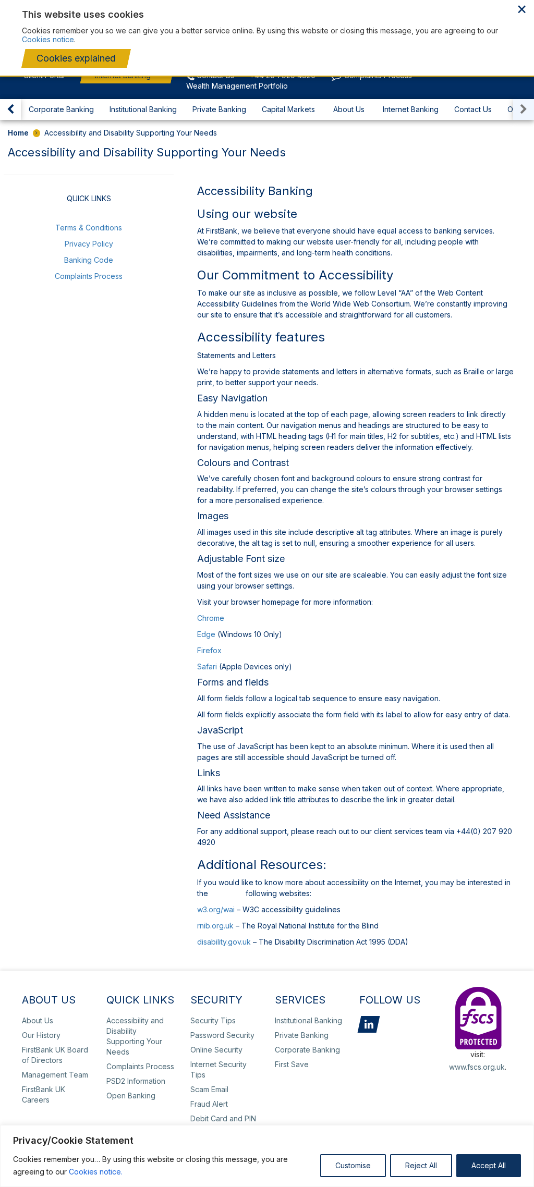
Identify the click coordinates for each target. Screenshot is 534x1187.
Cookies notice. (96, 1171)
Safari (207, 666)
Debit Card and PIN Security (223, 1123)
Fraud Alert (209, 1103)
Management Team (55, 1074)
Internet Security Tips (218, 1069)
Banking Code (88, 259)
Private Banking (219, 109)
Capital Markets (288, 109)
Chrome (210, 618)
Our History (41, 1035)
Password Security (222, 1035)
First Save (292, 1064)
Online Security (216, 1049)
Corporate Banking (61, 109)
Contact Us (473, 109)
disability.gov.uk (224, 941)
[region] (267, 1156)
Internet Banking (411, 109)
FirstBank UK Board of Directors (55, 1054)
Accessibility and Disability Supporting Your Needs (135, 1036)
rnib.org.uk (215, 925)
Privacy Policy (89, 243)
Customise (353, 1165)
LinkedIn (368, 1024)
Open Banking (130, 1095)
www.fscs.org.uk (477, 1066)
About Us (349, 109)
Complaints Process (89, 276)
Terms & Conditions (88, 227)
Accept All (488, 1165)
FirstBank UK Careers (43, 1094)
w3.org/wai (216, 909)
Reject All (421, 1165)
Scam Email (209, 1089)
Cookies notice (48, 39)
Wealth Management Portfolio (237, 85)
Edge (206, 634)
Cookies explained (76, 58)
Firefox (209, 650)
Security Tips (213, 1020)
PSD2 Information (135, 1080)
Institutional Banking (143, 109)
